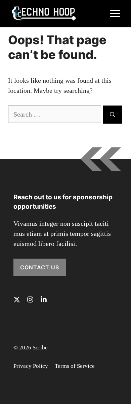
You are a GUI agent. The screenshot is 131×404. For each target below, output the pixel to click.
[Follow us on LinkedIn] (43, 299)
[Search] (112, 115)
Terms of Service (75, 366)
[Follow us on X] (16, 299)
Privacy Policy (30, 366)
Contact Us (39, 267)
